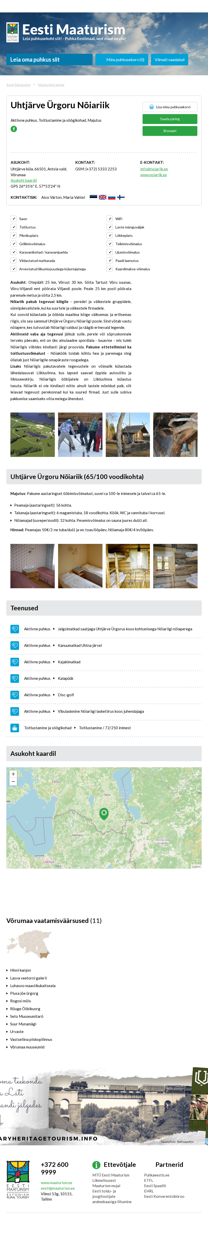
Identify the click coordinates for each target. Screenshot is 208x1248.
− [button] (13, 781)
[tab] (39, 970)
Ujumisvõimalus (127, 252)
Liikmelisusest (104, 1180)
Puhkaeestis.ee (156, 1175)
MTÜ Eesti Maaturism (110, 1175)
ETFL (148, 1180)
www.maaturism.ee (56, 1182)
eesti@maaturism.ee (58, 1188)
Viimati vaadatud (169, 59)
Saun (23, 219)
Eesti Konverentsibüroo (164, 1196)
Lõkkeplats (124, 235)
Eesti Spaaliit (155, 1185)
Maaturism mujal (106, 1185)
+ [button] (13, 774)
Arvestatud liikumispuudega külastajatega (52, 269)
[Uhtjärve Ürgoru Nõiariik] (32, 435)
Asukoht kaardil (24, 180)
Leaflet (196, 866)
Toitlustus (27, 227)
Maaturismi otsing (51, 85)
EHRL (149, 1191)
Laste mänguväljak (129, 227)
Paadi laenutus (127, 260)
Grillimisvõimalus (32, 244)
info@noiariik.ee (154, 169)
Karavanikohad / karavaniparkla (43, 252)
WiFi (118, 219)
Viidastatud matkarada (37, 260)
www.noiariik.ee (153, 174)
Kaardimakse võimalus (132, 269)
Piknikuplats (29, 235)
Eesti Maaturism (18, 85)
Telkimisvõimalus (128, 244)
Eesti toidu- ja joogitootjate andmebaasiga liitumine (112, 1196)
